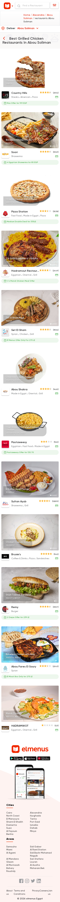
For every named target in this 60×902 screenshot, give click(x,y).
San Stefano (37, 859)
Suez (9, 828)
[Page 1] (50, 86)
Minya (33, 831)
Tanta (33, 819)
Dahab (34, 828)
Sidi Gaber (36, 846)
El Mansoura (12, 819)
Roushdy (11, 871)
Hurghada (35, 815)
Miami (9, 849)
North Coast (13, 815)
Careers (44, 890)
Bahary (10, 868)
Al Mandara (12, 859)
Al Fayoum (11, 831)
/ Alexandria (38, 15)
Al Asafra (35, 865)
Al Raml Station (38, 849)
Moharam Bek (37, 868)
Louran (33, 862)
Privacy (36, 890)
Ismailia (34, 825)
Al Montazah (13, 865)
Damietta (11, 825)
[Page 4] (54, 86)
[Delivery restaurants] (4, 38)
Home (27, 15)
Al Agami (11, 853)
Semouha (11, 846)
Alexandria (36, 813)
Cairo (9, 813)
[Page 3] (53, 86)
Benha (9, 834)
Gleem (10, 862)
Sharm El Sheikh (14, 822)
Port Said (35, 822)
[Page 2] (54, 205)
